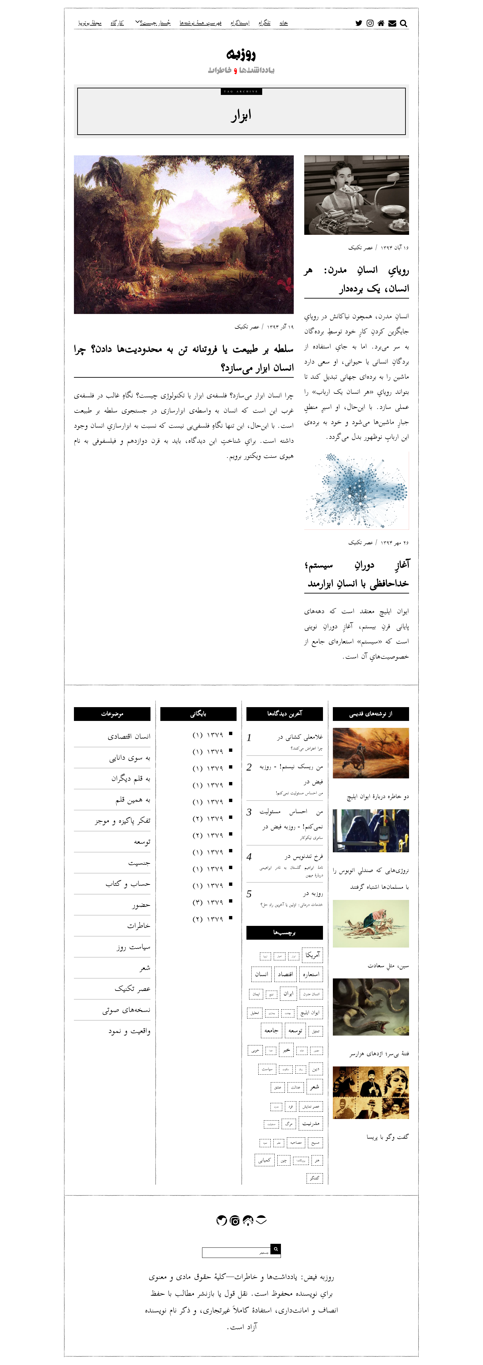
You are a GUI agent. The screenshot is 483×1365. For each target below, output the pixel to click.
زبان (301, 1069)
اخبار (279, 956)
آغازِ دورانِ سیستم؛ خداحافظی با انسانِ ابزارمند (356, 574)
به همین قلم (133, 799)
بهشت (288, 1013)
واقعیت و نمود (129, 1030)
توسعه (142, 841)
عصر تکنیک (247, 327)
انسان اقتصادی (129, 736)
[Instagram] (370, 23)
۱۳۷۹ (214, 734)
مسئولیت (271, 1124)
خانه (302, 1050)
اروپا (265, 956)
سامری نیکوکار (311, 837)
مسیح (315, 1142)
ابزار (294, 956)
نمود (265, 1143)
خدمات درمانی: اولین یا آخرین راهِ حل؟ (292, 904)
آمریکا (312, 955)
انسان (261, 974)
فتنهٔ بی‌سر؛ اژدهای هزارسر (379, 1053)
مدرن (276, 1106)
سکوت (286, 1069)
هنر (317, 1160)
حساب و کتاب (127, 883)
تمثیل (315, 1031)
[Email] (392, 23)
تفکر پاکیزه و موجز (122, 820)
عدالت (295, 1087)
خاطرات (138, 925)
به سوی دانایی (129, 757)
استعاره (311, 974)
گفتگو (314, 1178)
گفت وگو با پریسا (388, 1137)
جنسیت (139, 862)
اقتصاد (285, 974)
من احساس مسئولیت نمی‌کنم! (299, 793)
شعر (145, 967)
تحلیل (255, 1013)
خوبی (255, 1050)
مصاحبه (296, 1142)
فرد (290, 1106)
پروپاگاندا (301, 1160)
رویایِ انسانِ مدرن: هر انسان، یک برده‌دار (356, 279)
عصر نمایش (311, 1106)
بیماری (272, 1013)
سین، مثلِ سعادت (388, 965)
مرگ (288, 1124)
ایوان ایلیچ (310, 1013)
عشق (277, 1087)
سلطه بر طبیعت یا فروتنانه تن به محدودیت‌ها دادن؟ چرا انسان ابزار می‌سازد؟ (184, 358)
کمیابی (264, 1160)
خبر (286, 1050)
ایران (288, 993)
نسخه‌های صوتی (126, 1009)
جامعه (271, 1030)
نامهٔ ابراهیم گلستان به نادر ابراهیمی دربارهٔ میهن (291, 871)
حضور (141, 904)
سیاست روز (133, 946)
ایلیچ (271, 994)
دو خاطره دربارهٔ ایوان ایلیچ (378, 796)
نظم (279, 1143)
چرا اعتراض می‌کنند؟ (307, 748)
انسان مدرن (311, 994)
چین (284, 1160)
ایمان (256, 994)
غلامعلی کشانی (304, 736)
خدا (271, 1050)
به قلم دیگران (130, 778)
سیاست (267, 1069)
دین (315, 1069)
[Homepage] (381, 23)
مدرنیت (310, 1123)
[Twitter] (358, 23)
